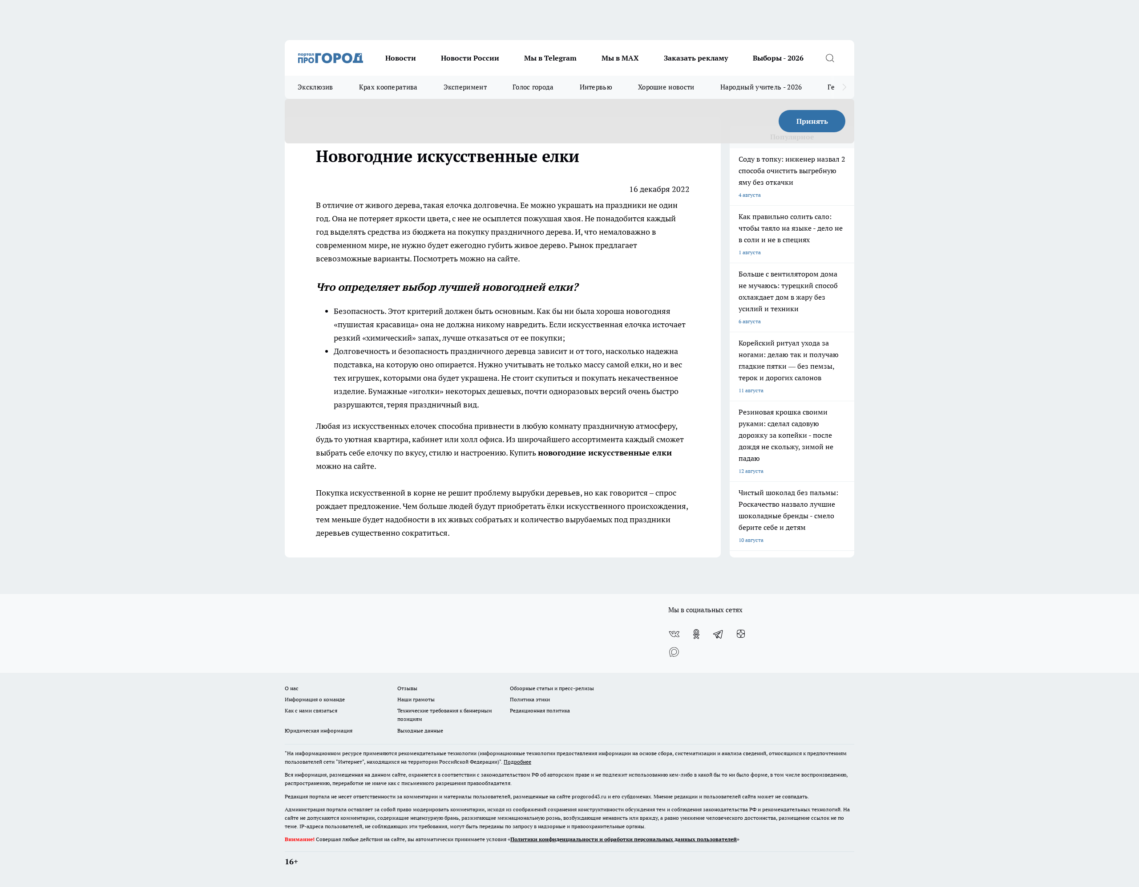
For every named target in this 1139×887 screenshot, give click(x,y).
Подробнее (517, 761)
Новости (400, 57)
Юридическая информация (318, 730)
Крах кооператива (388, 87)
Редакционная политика (540, 710)
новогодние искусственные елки (605, 453)
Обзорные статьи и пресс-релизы (552, 688)
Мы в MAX (620, 57)
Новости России (470, 57)
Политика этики (530, 699)
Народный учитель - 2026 (761, 87)
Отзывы (407, 688)
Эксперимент (465, 87)
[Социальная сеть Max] (674, 652)
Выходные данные (420, 730)
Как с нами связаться (311, 710)
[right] (844, 87)
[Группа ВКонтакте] (674, 634)
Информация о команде (315, 699)
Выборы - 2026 (778, 57)
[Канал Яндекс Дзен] (741, 634)
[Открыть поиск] (830, 58)
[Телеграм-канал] (718, 634)
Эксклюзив (315, 87)
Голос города (533, 87)
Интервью (596, 87)
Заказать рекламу (696, 57)
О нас (292, 688)
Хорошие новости (666, 87)
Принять (812, 121)
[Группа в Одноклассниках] (696, 634)
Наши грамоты (416, 699)
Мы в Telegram (550, 57)
